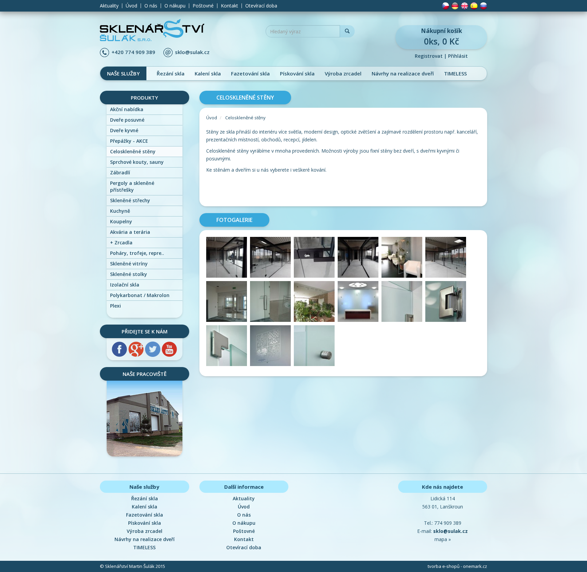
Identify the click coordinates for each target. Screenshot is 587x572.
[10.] (359, 302)
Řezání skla (170, 73)
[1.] (228, 258)
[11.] (403, 302)
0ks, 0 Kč (441, 37)
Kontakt (229, 5)
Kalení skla (208, 73)
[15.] (315, 347)
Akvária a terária (130, 232)
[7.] (228, 302)
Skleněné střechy (130, 200)
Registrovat (429, 56)
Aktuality (109, 5)
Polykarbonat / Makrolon (140, 295)
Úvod (131, 5)
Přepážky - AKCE (129, 141)
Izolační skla (124, 284)
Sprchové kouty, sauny (137, 162)
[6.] (446, 258)
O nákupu (174, 5)
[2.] (272, 258)
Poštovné (203, 5)
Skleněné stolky (128, 274)
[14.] (272, 347)
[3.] (316, 258)
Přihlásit (458, 56)
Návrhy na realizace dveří (403, 73)
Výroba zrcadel (343, 73)
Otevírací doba (261, 5)
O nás (150, 5)
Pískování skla (297, 73)
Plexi (115, 305)
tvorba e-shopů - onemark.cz (457, 566)
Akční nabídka (126, 109)
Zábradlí (120, 172)
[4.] (359, 258)
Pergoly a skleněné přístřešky (132, 186)
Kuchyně (120, 211)
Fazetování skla (250, 73)
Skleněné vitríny (129, 263)
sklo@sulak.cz (192, 52)
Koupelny (121, 221)
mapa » (442, 539)
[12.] (446, 302)
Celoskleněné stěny (133, 151)
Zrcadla (121, 242)
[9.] (316, 302)
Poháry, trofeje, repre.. (137, 253)
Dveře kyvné (124, 130)
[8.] (272, 302)
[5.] (403, 258)
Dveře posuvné (127, 120)
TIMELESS (455, 73)
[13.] (228, 347)
